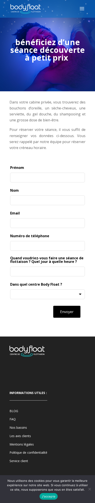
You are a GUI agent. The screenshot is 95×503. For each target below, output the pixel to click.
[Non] (89, 489)
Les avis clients (20, 436)
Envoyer (67, 311)
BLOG (14, 411)
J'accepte (48, 496)
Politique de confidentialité (28, 452)
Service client (19, 461)
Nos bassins (18, 427)
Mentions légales (22, 444)
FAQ (13, 419)
